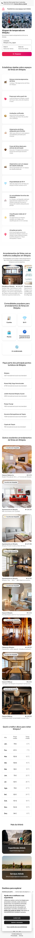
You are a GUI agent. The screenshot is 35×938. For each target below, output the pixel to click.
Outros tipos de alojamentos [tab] (23, 892)
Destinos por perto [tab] (7, 892)
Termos (21, 935)
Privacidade (14, 935)
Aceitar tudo (16, 918)
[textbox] (9, 49)
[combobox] (16, 43)
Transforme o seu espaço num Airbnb (19, 9)
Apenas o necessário (17, 922)
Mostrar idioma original (20, 4)
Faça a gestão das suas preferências (17, 927)
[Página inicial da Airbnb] (3, 9)
